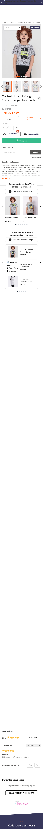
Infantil (11, 22)
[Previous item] (1, 2)
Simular (35, 152)
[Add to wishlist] (39, 98)
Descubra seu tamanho (13, 134)
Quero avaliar (33, 737)
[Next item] (41, 2)
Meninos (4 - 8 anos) (24, 22)
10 (17, 128)
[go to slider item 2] (26, 86)
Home (4, 22)
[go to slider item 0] (7, 86)
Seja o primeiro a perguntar (21, 793)
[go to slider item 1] (17, 86)
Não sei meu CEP (36, 157)
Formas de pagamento (29, 118)
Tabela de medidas (33, 134)
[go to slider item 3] (35, 86)
